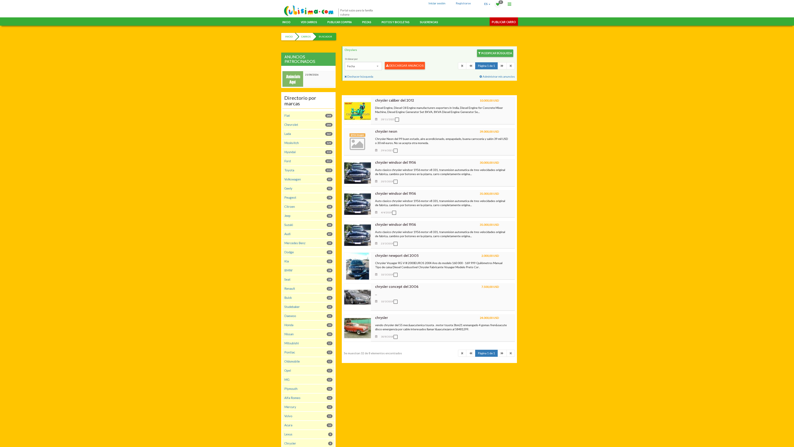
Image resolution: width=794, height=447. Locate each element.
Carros (306, 36)
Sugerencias (429, 22)
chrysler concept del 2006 (397, 286)
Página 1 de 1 (486, 65)
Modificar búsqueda (496, 53)
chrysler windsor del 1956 (395, 162)
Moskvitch (307, 143)
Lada (307, 134)
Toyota (307, 170)
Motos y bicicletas (395, 22)
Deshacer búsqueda (360, 76)
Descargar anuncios (406, 65)
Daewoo (307, 316)
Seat (307, 279)
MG (307, 379)
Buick (307, 297)
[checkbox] (398, 120)
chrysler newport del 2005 (397, 255)
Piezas (366, 22)
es (486, 4)
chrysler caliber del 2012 (394, 100)
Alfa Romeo (307, 398)
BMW (307, 270)
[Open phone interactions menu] (509, 4)
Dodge (307, 252)
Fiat (307, 115)
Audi (307, 234)
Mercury (307, 407)
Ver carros (309, 22)
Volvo (307, 416)
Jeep (307, 215)
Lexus (307, 434)
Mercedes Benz (307, 243)
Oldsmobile (307, 361)
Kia (307, 261)
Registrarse (463, 3)
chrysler (381, 317)
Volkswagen (307, 179)
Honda (307, 325)
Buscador (325, 36)
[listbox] (363, 66)
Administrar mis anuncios (498, 76)
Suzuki (307, 225)
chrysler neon (386, 131)
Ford (307, 161)
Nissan (307, 334)
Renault (307, 288)
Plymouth (307, 389)
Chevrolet (307, 124)
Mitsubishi (307, 343)
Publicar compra (339, 22)
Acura (307, 425)
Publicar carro (504, 22)
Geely (307, 188)
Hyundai (307, 152)
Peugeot (307, 197)
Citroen (307, 206)
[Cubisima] (308, 10)
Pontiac (307, 352)
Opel (307, 370)
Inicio (286, 22)
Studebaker (307, 307)
